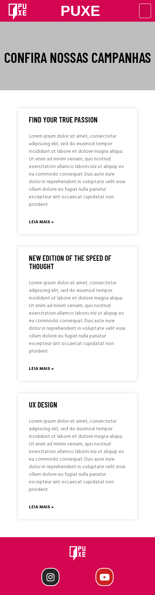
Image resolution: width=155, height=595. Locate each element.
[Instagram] (50, 577)
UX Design (43, 404)
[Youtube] (105, 577)
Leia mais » (41, 222)
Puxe (80, 11)
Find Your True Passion (63, 119)
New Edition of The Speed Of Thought (70, 261)
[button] (145, 11)
